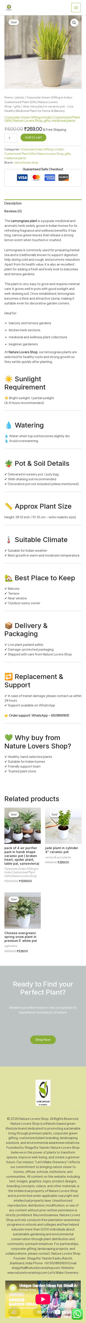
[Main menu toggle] (76, 7)
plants (19, 97)
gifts (17, 106)
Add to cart (33, 137)
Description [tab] (13, 203)
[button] (74, 23)
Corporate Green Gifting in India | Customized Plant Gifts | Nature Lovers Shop (38, 102)
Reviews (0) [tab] (13, 211)
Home (8, 97)
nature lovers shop (26, 162)
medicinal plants (63, 121)
